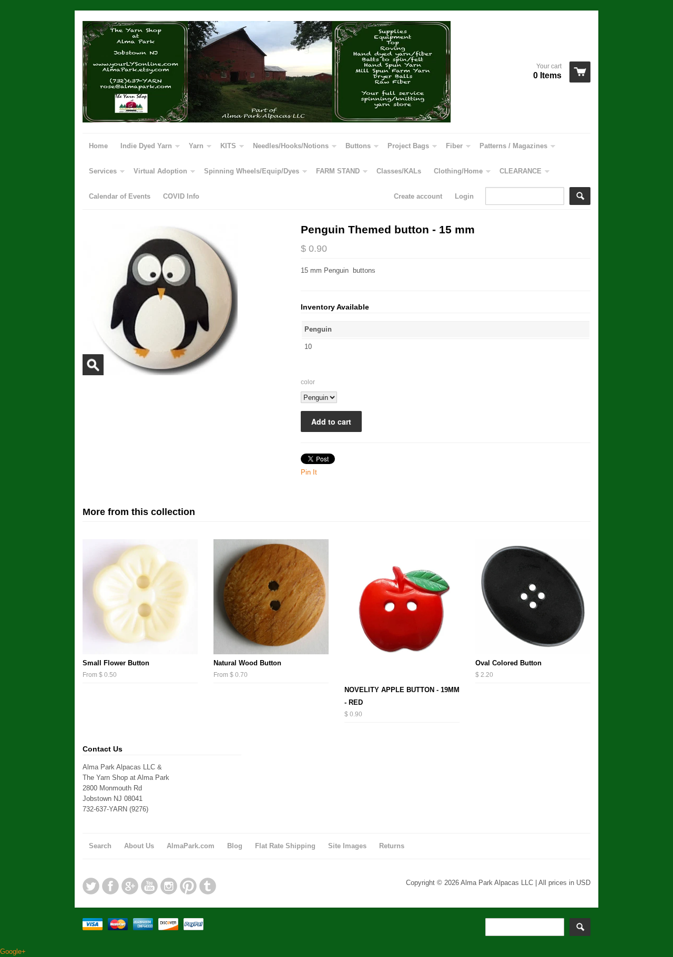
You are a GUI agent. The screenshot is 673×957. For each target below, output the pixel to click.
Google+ (129, 886)
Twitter (91, 886)
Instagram (168, 886)
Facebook (110, 886)
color (308, 382)
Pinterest (188, 886)
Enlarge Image (93, 364)
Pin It (309, 472)
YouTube (149, 886)
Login (464, 196)
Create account (418, 196)
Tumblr (207, 886)
